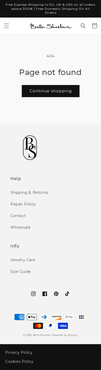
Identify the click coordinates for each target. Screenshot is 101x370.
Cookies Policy (19, 361)
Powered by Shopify (65, 335)
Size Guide (20, 271)
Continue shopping (51, 90)
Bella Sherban (42, 335)
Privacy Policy (18, 352)
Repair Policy (23, 204)
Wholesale (20, 227)
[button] (6, 26)
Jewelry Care (22, 260)
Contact (18, 215)
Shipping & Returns (29, 192)
